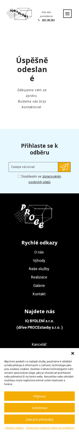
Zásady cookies (14, 427)
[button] (73, 353)
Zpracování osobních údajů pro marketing (50, 427)
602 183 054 (48, 20)
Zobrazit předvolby (40, 419)
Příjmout (39, 396)
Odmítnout (39, 408)
